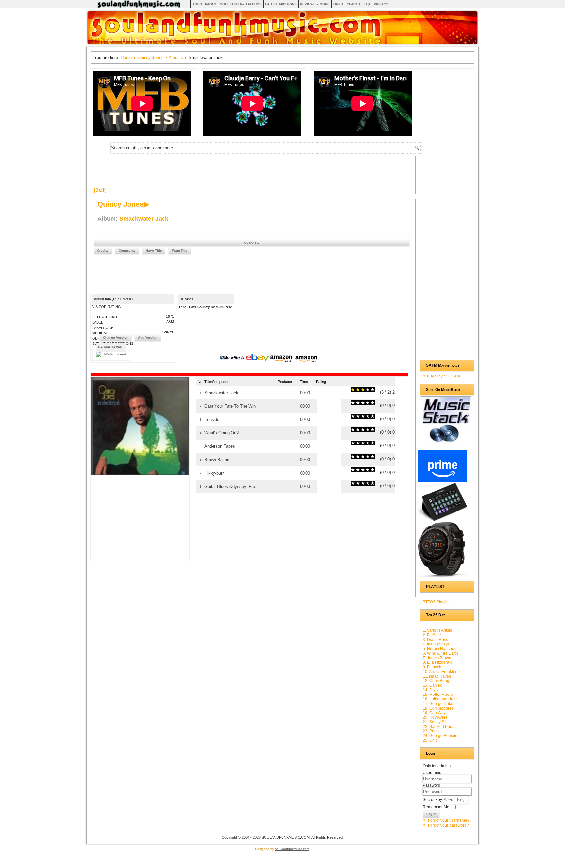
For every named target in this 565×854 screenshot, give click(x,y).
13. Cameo (432, 685)
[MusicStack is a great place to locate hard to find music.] (233, 358)
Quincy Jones (150, 57)
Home (126, 57)
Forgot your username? (449, 820)
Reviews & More (315, 4)
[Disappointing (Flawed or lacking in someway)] (355, 389)
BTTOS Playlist (436, 602)
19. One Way (434, 713)
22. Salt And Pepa (438, 726)
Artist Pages (204, 4)
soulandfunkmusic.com (292, 849)
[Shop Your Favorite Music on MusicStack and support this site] (446, 443)
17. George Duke (438, 703)
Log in (431, 814)
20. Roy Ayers (435, 717)
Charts (353, 4)
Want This (180, 250)
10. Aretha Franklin (439, 671)
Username (432, 772)
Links (338, 4)
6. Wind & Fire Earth (440, 653)
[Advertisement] (213, 174)
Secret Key (433, 799)
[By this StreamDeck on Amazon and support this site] (442, 519)
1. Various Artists (437, 630)
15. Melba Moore (438, 694)
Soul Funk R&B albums (241, 4)
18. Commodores (438, 708)
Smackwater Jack (143, 218)
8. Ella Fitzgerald (438, 662)
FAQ (367, 4)
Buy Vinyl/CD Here (443, 376)
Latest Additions (281, 4)
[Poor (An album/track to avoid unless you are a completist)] (353, 389)
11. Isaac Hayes (437, 676)
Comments (127, 250)
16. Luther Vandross (440, 699)
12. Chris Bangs (437, 680)
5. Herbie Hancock (439, 648)
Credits (103, 250)
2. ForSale (432, 635)
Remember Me (436, 807)
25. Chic (430, 740)
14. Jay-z (431, 690)
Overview (251, 242)
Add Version (147, 337)
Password (431, 785)
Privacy (381, 4)
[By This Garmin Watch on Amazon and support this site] (442, 576)
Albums (176, 57)
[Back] (100, 190)
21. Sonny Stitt (435, 722)
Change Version (115, 337)
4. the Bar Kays (436, 644)
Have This (154, 250)
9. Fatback (432, 667)
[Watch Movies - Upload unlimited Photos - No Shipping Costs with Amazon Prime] (442, 480)
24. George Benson (440, 735)
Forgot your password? (448, 825)
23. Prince (432, 731)
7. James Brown (437, 658)
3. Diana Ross (435, 639)
